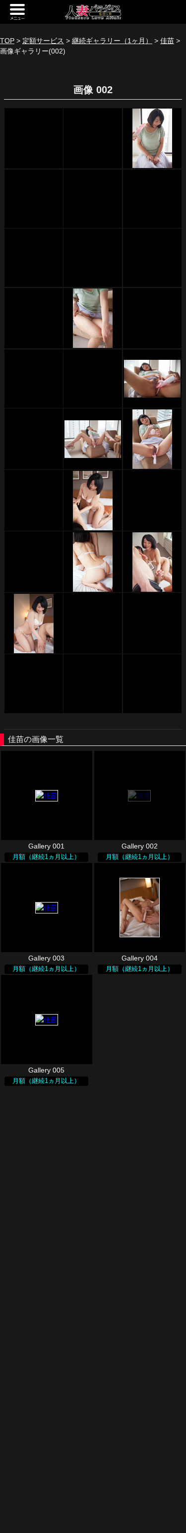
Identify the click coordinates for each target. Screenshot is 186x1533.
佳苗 (167, 41)
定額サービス (43, 41)
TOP (7, 41)
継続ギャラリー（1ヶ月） (112, 41)
